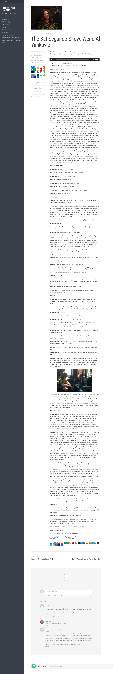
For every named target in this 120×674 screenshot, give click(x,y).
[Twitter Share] (54, 537)
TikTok (4, 27)
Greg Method (48, 605)
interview (35, 90)
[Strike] (52, 596)
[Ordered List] (54, 596)
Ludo (46, 621)
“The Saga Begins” (79, 422)
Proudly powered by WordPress (41, 666)
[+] (65, 595)
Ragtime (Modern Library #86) (42, 559)
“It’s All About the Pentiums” (89, 87)
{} (63, 595)
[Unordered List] (56, 596)
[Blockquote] (58, 596)
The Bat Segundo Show (8, 35)
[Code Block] (60, 596)
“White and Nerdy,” (55, 89)
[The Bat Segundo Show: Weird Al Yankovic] (66, 18)
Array (61, 666)
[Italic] (48, 596)
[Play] (51, 59)
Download (69, 63)
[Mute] (94, 59)
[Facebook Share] (51, 537)
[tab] (3, 2)
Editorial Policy (6, 22)
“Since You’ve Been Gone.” (65, 162)
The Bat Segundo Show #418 (76, 52)
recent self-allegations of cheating (64, 106)
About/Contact (6, 19)
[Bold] (46, 596)
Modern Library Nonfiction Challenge (11, 40)
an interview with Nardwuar (74, 279)
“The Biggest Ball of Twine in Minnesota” (71, 453)
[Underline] (50, 596)
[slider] (97, 59)
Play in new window (59, 63)
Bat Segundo (36, 82)
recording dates (59, 81)
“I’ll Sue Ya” (58, 145)
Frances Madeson (49, 629)
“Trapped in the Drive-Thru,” (58, 403)
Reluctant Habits (8, 9)
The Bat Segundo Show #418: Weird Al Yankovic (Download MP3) (68, 527)
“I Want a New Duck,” (88, 467)
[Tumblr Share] (73, 537)
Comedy (40, 88)
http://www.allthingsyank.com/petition (53, 616)
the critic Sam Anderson (69, 102)
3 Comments (36, 96)
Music (39, 90)
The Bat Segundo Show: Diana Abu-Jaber (86, 559)
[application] (75, 59)
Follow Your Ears (6, 29)
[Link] (62, 596)
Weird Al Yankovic (59, 69)
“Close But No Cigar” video (62, 137)
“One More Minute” (55, 87)
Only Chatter (5, 32)
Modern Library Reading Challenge (10, 37)
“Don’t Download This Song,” (58, 143)
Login (90, 586)
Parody (35, 91)
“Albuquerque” (83, 414)
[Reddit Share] (76, 537)
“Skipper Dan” (60, 399)
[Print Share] (69, 537)
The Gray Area (5, 24)
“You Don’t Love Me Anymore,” (71, 87)
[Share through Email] (66, 537)
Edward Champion (46, 33)
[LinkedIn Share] (57, 537)
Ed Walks (4, 43)
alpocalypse (36, 87)
